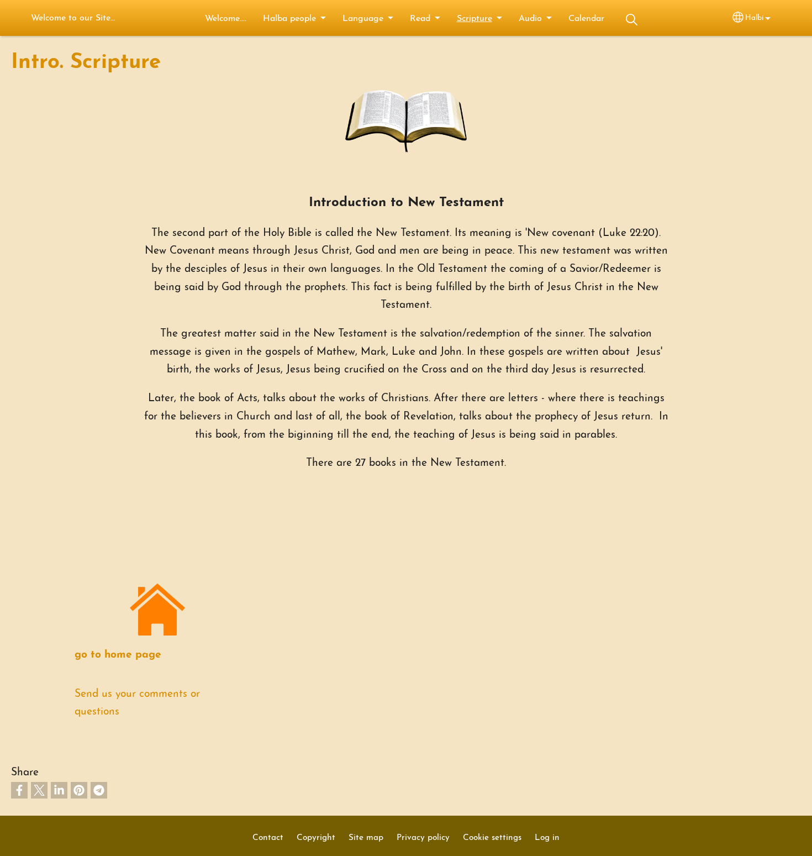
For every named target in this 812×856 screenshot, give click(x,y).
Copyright (316, 837)
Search (632, 19)
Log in (547, 837)
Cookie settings (492, 837)
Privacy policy (423, 837)
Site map (366, 837)
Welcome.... (225, 18)
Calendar (586, 18)
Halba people (289, 18)
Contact (267, 837)
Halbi (754, 18)
